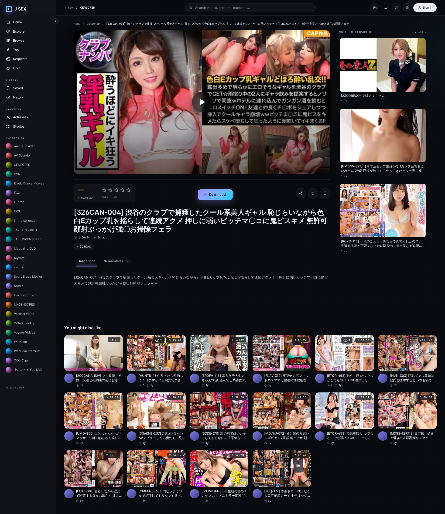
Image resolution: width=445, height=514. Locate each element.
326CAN (85, 246)
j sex (69, 7)
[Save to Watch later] (116, 340)
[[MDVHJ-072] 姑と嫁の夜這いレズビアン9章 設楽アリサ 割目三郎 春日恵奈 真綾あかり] (282, 418)
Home (77, 23)
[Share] (301, 193)
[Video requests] (374, 7)
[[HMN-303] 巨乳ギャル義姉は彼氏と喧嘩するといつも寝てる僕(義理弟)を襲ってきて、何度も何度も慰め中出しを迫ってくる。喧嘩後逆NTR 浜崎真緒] (407, 361)
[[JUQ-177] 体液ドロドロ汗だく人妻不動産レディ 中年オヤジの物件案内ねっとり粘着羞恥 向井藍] (282, 476)
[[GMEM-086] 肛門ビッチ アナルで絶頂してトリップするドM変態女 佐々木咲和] (156, 476)
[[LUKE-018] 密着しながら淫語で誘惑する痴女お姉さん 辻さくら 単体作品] (93, 476)
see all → (419, 32)
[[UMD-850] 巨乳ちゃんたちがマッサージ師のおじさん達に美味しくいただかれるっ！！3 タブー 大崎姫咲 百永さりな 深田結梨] (93, 418)
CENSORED (93, 23)
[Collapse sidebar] (56, 21)
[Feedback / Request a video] (385, 7)
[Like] (313, 193)
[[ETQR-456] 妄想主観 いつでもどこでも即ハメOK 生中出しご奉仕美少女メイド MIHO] (344, 361)
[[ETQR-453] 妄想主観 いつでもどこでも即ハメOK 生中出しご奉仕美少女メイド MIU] (344, 418)
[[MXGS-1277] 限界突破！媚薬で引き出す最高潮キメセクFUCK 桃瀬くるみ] (407, 418)
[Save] (325, 193)
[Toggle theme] (396, 7)
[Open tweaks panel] (407, 7)
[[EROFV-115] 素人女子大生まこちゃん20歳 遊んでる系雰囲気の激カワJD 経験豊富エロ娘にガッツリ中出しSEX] (219, 361)
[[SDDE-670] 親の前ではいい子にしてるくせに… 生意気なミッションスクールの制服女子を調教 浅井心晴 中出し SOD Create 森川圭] (219, 418)
